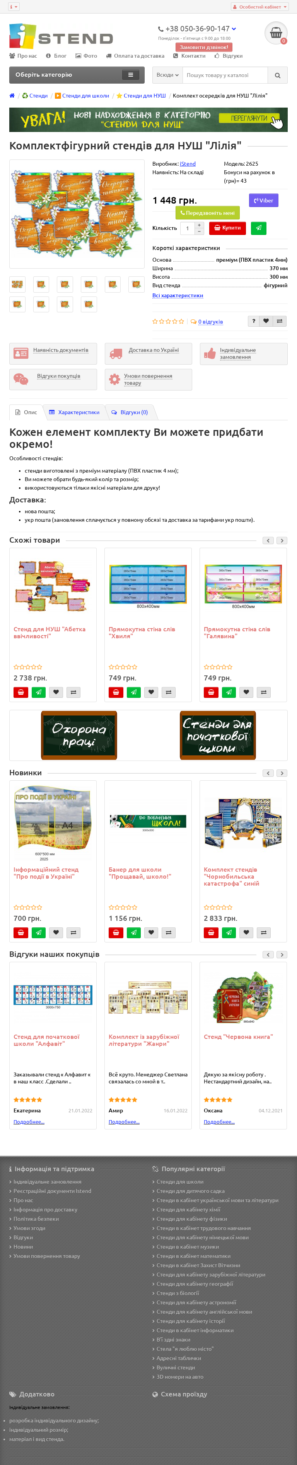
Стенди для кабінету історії (191, 1321)
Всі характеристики (177, 295)
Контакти (193, 56)
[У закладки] (266, 321)
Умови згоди (29, 1228)
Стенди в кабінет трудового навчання (204, 1228)
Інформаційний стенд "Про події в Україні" (46, 873)
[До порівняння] (280, 321)
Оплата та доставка (139, 56)
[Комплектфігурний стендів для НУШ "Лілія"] (77, 214)
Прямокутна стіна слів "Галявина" (237, 632)
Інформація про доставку (45, 1209)
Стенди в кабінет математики (193, 1256)
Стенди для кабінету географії (195, 1284)
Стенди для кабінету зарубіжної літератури (211, 1274)
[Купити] (21, 692)
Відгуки (233, 56)
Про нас (27, 56)
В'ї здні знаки (173, 1339)
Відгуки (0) (134, 412)
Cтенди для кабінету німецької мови (203, 1237)
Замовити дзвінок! (204, 47)
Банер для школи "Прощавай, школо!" (140, 873)
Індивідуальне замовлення (48, 1182)
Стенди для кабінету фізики (192, 1219)
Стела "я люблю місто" (185, 1349)
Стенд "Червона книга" (238, 1036)
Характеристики (78, 412)
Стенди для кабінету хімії (188, 1209)
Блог (60, 56)
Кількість (164, 228)
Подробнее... (29, 1121)
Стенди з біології (178, 1293)
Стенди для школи (180, 1182)
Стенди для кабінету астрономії (196, 1302)
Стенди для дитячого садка (191, 1191)
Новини (23, 1247)
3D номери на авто (180, 1377)
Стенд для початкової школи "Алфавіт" (46, 1040)
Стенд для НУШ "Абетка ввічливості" (50, 632)
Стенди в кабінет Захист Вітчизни (198, 1265)
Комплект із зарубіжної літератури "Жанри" (144, 1040)
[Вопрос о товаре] (253, 321)
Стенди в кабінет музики (188, 1247)
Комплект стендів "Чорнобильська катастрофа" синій (231, 876)
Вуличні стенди (176, 1367)
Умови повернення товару (47, 1256)
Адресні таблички (179, 1358)
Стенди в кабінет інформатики (195, 1330)
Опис (30, 412)
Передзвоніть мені (210, 213)
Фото (90, 56)
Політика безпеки (36, 1219)
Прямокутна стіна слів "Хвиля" (142, 632)
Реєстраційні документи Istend (52, 1191)
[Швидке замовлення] (258, 228)
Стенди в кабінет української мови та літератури (217, 1200)
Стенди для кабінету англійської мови (204, 1312)
